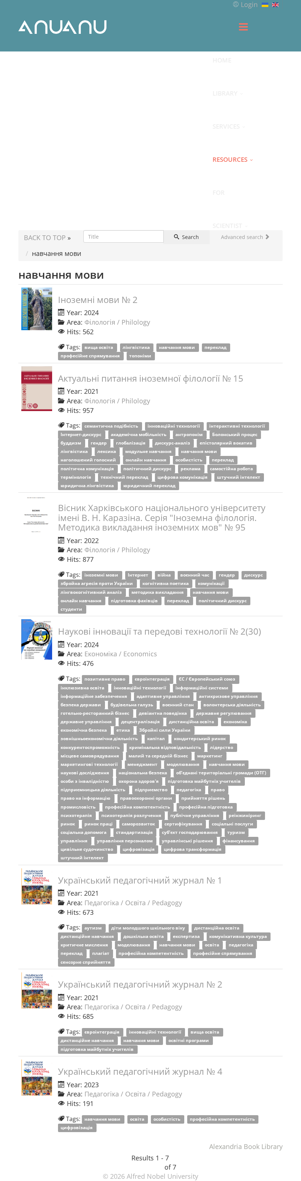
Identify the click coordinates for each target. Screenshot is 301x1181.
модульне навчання (149, 452)
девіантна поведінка (163, 713)
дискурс (254, 575)
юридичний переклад (150, 485)
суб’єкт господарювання (190, 832)
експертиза (187, 937)
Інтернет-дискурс (81, 434)
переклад (216, 348)
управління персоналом (125, 841)
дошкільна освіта (144, 937)
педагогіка (189, 790)
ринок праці (99, 824)
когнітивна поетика (166, 584)
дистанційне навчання (88, 937)
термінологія (76, 477)
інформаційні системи (202, 688)
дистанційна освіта (192, 722)
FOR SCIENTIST (227, 198)
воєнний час (195, 575)
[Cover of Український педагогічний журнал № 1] (36, 886)
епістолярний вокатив (227, 443)
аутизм (93, 928)
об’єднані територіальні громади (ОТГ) (221, 773)
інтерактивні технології (237, 426)
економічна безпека (84, 730)
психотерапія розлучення (131, 815)
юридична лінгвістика (88, 485)
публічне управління (195, 815)
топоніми (140, 356)
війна (164, 575)
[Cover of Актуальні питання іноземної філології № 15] (36, 388)
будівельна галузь (132, 705)
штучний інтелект (239, 477)
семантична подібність (111, 426)
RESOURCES (230, 159)
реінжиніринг (245, 815)
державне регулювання (224, 713)
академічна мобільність (139, 434)
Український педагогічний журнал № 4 (140, 1071)
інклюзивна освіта (83, 688)
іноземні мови (101, 575)
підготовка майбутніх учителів (205, 781)
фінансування (239, 841)
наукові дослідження (85, 773)
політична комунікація (88, 468)
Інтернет (138, 575)
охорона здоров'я (139, 781)
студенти (72, 609)
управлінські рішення (188, 841)
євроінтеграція (153, 679)
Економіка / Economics (120, 653)
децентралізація (141, 722)
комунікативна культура (238, 937)
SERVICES (226, 126)
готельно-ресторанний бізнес (95, 713)
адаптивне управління (164, 696)
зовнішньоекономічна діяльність (100, 739)
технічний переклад (125, 477)
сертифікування (183, 824)
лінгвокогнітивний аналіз (92, 592)
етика (123, 730)
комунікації (212, 584)
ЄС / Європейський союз (207, 679)
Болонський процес (235, 434)
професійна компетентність (138, 807)
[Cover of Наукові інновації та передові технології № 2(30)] (36, 639)
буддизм (71, 443)
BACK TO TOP (45, 237)
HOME (222, 60)
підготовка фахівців (135, 600)
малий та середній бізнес (158, 756)
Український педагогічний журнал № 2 (140, 984)
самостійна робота (232, 468)
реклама (191, 468)
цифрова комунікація (182, 477)
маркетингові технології (90, 764)
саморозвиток (139, 824)
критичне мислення (85, 945)
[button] (245, 4)
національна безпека (143, 773)
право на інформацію (86, 798)
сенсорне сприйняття (86, 962)
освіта (212, 945)
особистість (189, 460)
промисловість (79, 807)
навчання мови (177, 348)
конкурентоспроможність (91, 747)
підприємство (151, 790)
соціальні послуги (233, 824)
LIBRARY (225, 93)
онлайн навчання (146, 460)
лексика (107, 452)
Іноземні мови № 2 (98, 299)
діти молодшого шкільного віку (148, 928)
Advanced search (243, 236)
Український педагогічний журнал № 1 (140, 880)
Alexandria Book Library (246, 1146)
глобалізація (131, 443)
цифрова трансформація (193, 849)
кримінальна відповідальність (165, 747)
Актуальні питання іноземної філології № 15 (150, 378)
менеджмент (143, 764)
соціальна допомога (84, 832)
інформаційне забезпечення (94, 696)
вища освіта (99, 348)
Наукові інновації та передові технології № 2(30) (159, 631)
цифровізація (139, 849)
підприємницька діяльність (93, 790)
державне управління (87, 722)
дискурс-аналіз (173, 443)
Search (190, 236)
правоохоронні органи (146, 798)
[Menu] (243, 26)
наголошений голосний (89, 460)
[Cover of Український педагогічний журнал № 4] (36, 1077)
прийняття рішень (203, 798)
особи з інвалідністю (85, 781)
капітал (156, 739)
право (218, 790)
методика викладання (158, 592)
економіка (236, 722)
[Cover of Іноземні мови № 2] (36, 309)
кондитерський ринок (200, 739)
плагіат (101, 953)
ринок (68, 824)
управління (74, 841)
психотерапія (77, 815)
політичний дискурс (148, 468)
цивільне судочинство (87, 849)
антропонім (189, 434)
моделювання (183, 764)
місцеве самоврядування (90, 756)
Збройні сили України (165, 730)
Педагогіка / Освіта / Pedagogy (133, 902)
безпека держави (81, 705)
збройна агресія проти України (97, 584)
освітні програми (189, 1041)
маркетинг (210, 756)
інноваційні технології (174, 426)
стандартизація (135, 832)
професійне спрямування (91, 356)
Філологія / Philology (117, 322)
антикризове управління (229, 696)
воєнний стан (178, 705)
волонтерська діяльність (232, 705)
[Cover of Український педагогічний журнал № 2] (36, 990)
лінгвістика (137, 348)
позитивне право (105, 679)
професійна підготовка (206, 807)
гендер (99, 443)
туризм (236, 832)
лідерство (222, 747)
